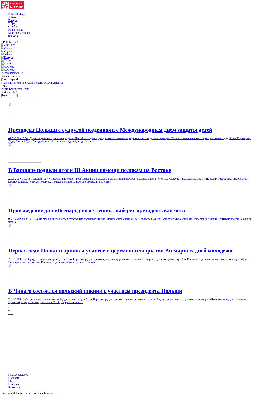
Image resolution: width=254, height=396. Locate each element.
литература (226, 218)
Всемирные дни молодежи (24, 262)
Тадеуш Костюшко (72, 302)
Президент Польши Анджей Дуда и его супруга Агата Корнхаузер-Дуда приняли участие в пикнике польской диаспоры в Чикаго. (105, 299)
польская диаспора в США (44, 302)
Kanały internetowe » (13, 72)
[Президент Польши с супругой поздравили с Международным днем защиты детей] (24, 121)
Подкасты (14, 377)
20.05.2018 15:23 (18, 299)
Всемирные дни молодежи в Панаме (62, 262)
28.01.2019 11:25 (18, 259)
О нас (47, 82)
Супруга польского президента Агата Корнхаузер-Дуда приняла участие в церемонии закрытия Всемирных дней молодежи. (102, 259)
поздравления (85, 141)
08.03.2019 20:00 (18, 218)
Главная (6, 82)
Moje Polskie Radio (19, 32)
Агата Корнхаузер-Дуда (15, 88)
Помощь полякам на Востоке (68, 181)
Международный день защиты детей (54, 141)
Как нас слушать (18, 374)
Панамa (90, 262)
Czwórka (13, 26)
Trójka (11, 23)
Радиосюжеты (35, 82)
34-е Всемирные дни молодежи (200, 259)
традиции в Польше (99, 181)
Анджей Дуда (23, 141)
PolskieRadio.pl (17, 14)
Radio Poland (15, 29)
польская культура (39, 181)
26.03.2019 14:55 (18, 178)
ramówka (13, 35)
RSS (10, 380)
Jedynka (12, 17)
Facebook (13, 384)
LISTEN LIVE (9, 41)
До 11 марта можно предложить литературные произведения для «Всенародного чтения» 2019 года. (87, 218)
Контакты (57, 82)
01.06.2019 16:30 (18, 138)
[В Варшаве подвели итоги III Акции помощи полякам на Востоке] (24, 161)
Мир (24, 302)
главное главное (17, 181)
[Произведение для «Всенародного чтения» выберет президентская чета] (24, 201)
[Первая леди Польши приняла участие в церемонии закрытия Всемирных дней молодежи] (24, 242)
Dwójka (12, 20)
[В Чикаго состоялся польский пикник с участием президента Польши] (24, 282)
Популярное (18, 82)
